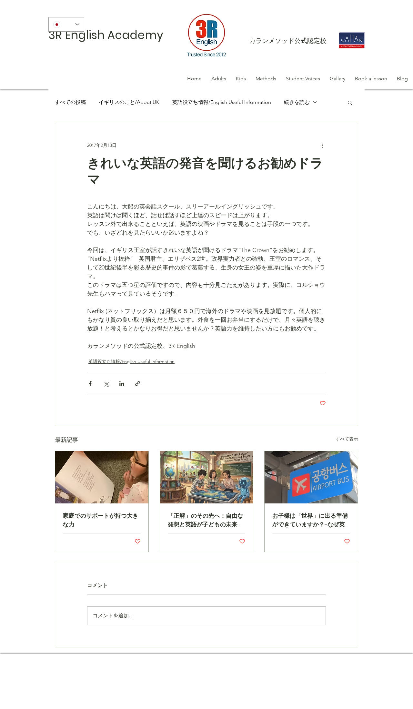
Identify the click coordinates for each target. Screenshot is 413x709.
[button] (350, 102)
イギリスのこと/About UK (129, 102)
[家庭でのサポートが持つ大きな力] (101, 477)
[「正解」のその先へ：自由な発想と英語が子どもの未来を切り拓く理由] (206, 477)
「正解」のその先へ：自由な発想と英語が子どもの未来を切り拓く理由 (205, 520)
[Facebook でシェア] (90, 383)
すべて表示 (347, 439)
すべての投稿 (70, 102)
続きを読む (297, 102)
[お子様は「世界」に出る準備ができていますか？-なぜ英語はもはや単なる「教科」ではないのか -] (311, 477)
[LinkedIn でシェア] (122, 383)
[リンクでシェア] (138, 383)
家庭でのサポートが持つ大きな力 (100, 519)
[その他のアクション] (322, 145)
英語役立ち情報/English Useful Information (221, 102)
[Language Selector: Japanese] (66, 24)
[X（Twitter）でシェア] (106, 383)
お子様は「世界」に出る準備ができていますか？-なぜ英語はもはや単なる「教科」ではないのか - (310, 520)
